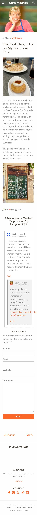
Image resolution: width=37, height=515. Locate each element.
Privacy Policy (27, 507)
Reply (9, 276)
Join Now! (18, 481)
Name (6, 348)
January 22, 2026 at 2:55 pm (22, 284)
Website (7, 370)
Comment (8, 380)
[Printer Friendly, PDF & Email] (12, 209)
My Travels (17, 38)
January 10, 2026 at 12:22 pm (19, 236)
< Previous (9, 435)
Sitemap (12, 510)
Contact (18, 507)
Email (5, 359)
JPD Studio (25, 510)
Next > (30, 435)
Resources (10, 507)
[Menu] (3, 3)
